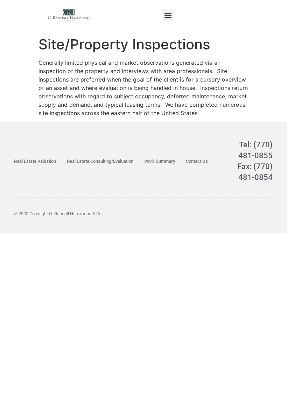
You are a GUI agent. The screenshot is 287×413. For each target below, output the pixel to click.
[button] (168, 15)
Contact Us (197, 161)
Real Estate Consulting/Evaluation (100, 161)
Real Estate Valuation (35, 161)
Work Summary (159, 161)
